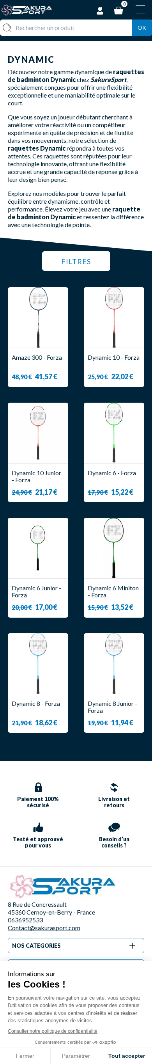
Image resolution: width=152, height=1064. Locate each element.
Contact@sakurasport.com (44, 927)
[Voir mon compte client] (100, 9)
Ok (142, 27)
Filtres (76, 261)
